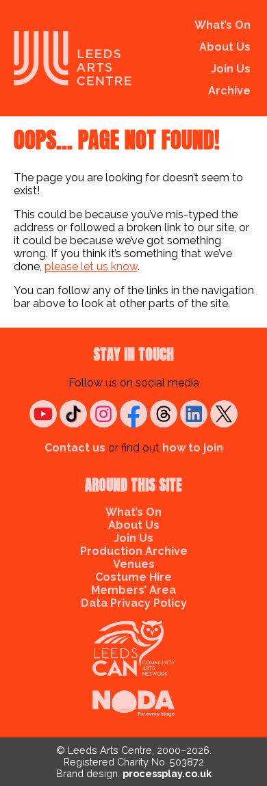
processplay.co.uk (167, 773)
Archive (229, 90)
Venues (134, 564)
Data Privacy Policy (134, 603)
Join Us (231, 68)
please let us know (91, 266)
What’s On (222, 24)
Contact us (74, 447)
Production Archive (134, 551)
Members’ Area (133, 590)
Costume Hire (133, 577)
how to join (192, 447)
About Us (225, 46)
